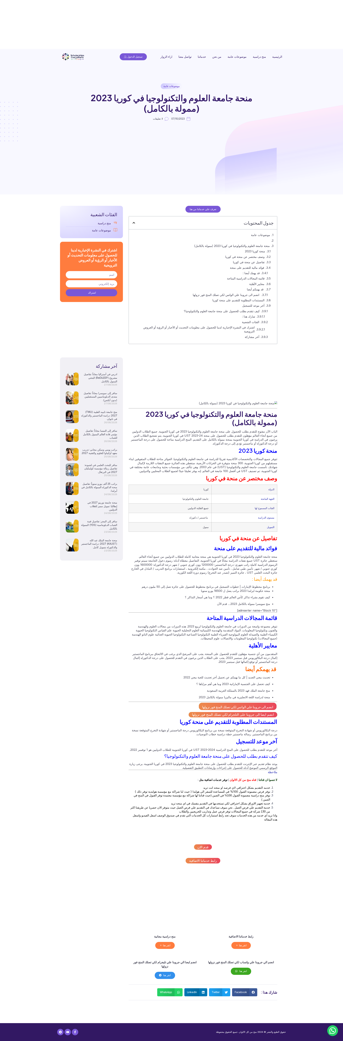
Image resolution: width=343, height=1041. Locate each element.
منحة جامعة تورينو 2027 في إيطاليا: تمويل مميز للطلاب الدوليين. (102, 506)
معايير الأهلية (256, 284)
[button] (133, 222)
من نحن (216, 56)
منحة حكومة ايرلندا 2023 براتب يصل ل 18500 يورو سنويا (235, 591)
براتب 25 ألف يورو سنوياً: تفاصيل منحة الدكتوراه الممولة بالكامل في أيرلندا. (99, 487)
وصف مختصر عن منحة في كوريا (245, 257)
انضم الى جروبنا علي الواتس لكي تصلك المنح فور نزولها (226, 295)
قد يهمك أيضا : (251, 273)
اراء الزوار (166, 56)
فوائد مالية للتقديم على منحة (247, 267)
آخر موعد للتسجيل (253, 305)
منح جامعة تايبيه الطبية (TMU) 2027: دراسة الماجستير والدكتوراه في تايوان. (99, 415)
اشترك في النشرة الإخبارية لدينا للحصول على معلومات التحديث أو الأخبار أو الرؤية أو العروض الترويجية (199, 329)
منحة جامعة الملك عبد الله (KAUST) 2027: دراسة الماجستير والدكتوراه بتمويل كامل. (99, 544)
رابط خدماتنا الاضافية (203, 861)
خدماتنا (202, 56)
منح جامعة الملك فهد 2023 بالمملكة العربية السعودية (238, 690)
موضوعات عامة (237, 56)
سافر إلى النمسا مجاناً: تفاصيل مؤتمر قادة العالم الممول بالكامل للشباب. (100, 434)
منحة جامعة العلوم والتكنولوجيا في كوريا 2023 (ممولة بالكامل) (232, 246)
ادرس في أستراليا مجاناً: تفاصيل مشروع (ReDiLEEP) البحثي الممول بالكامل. (100, 378)
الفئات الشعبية (250, 322)
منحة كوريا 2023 (255, 251)
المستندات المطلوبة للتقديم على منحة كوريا (238, 300)
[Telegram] (60, 1032)
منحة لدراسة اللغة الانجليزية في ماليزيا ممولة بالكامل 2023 (234, 697)
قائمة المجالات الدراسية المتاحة (246, 278)
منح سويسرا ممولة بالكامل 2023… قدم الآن (243, 604)
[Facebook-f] (75, 1032)
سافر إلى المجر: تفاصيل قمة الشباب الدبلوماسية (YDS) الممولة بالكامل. (99, 525)
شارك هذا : (248, 316)
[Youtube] (67, 1032)
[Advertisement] (236, 25)
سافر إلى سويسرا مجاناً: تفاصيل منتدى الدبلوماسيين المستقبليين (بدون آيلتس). (100, 397)
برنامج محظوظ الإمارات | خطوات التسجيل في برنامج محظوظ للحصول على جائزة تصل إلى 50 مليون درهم (206, 586)
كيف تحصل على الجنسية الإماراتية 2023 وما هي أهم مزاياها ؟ (233, 684)
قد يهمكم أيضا (255, 289)
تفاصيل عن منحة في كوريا (249, 262)
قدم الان (202, 847)
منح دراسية (259, 56)
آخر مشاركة (252, 337)
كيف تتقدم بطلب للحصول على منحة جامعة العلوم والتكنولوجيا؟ (222, 311)
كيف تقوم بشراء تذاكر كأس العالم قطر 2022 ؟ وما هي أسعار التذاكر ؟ (227, 597)
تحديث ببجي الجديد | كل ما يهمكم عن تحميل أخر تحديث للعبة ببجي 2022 (226, 677)
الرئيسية (277, 56)
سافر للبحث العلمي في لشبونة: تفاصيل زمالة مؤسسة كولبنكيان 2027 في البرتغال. (100, 468)
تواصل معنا (185, 56)
